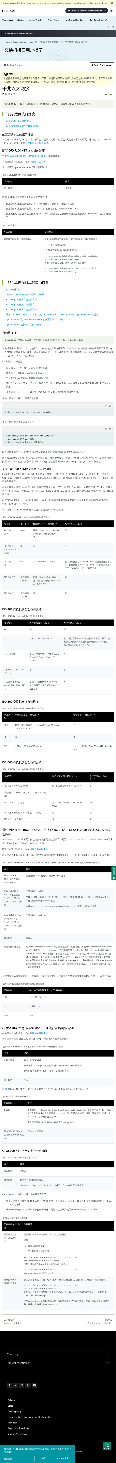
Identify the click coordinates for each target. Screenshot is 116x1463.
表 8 (104, 976)
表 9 (4, 1039)
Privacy (11, 1400)
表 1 (4, 167)
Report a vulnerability (18, 1428)
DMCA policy (14, 1411)
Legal (10, 1406)
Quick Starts (54, 20)
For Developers (99, 20)
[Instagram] (21, 1385)
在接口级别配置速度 (38, 143)
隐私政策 (8, 1459)
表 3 (4, 509)
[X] (15, 1385)
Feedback (12, 1423)
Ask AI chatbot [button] (32, 3)
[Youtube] (34, 1385)
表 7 (4, 854)
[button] (107, 1446)
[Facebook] (9, 1385)
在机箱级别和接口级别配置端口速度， (28, 155)
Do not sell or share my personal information (30, 1417)
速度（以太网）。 (41, 161)
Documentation (13, 20)
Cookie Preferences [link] (17, 1434)
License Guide (35, 20)
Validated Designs (75, 20)
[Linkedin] (28, 1385)
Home (7, 42)
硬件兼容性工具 (40, 849)
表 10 (4, 1089)
